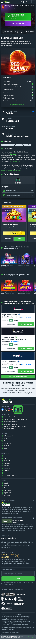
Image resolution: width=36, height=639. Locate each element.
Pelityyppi (9, 119)
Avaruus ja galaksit (7, 145)
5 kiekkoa (27, 145)
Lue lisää (17, 637)
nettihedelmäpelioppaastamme (11, 171)
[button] (33, 111)
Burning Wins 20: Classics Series (8, 292)
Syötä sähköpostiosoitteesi (10, 572)
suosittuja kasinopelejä (17, 161)
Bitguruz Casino (8, 337)
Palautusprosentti (11, 111)
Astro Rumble (7, 266)
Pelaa (19, 239)
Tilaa (18, 579)
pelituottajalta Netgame (11, 8)
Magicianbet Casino (10, 314)
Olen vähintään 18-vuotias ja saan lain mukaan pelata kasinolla (18, 583)
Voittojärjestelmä (11, 134)
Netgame (13, 154)
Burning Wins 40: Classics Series (25, 292)
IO (24, 265)
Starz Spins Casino (9, 362)
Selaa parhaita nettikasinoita (18, 376)
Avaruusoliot (19, 145)
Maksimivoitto (10, 126)
